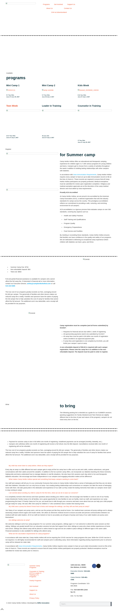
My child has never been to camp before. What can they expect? (31, 466)
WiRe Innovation (43, 603)
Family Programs (35, 580)
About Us (49, 8)
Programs (46, 4)
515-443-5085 (10, 286)
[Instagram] (98, 566)
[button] (59, 466)
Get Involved (58, 4)
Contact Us (68, 8)
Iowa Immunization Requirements (84, 174)
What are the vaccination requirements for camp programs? (29, 534)
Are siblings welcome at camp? (19, 520)
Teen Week (12, 106)
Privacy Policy (34, 598)
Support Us (71, 4)
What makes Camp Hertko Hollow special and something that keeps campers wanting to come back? (43, 479)
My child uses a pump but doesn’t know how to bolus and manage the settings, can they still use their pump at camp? (49, 506)
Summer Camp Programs (34, 566)
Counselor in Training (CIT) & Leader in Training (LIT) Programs (36, 574)
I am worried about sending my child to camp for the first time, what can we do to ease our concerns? (43, 493)
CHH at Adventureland (59, 12)
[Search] (111, 604)
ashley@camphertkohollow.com (39, 283)
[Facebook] (94, 566)
